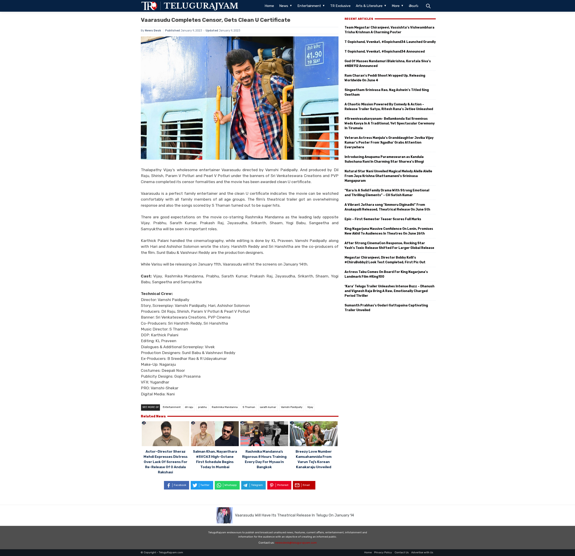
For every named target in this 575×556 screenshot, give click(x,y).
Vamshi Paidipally (291, 407)
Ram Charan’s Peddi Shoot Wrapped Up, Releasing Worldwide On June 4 (385, 78)
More (396, 6)
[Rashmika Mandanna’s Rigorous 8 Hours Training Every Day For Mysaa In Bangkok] (264, 434)
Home (269, 6)
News (283, 6)
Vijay (310, 407)
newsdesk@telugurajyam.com (296, 542)
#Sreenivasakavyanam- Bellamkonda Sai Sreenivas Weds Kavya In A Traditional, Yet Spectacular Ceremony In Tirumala (390, 123)
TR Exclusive (340, 6)
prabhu (202, 407)
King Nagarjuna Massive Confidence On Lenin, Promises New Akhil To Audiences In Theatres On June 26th (389, 231)
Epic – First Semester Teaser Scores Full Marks (383, 219)
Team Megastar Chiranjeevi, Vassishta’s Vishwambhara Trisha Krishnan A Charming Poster (389, 30)
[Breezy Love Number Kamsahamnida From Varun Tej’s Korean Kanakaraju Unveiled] (314, 434)
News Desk (153, 30)
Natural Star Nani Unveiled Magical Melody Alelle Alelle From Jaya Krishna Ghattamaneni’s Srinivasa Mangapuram (388, 176)
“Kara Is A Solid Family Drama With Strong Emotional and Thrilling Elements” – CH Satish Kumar (387, 192)
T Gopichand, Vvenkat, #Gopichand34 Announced (385, 51)
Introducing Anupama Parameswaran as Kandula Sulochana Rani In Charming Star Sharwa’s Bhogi (384, 159)
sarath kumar (268, 407)
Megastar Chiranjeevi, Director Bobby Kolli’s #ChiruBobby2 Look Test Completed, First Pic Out (385, 260)
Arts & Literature (369, 6)
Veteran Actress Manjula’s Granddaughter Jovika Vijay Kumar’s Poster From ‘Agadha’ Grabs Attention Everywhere (389, 142)
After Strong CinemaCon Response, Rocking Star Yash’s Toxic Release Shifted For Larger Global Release (389, 245)
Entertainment (309, 6)
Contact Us (402, 552)
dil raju (189, 407)
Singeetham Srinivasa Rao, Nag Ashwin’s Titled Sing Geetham (387, 92)
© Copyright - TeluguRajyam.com (162, 552)
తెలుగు (413, 6)
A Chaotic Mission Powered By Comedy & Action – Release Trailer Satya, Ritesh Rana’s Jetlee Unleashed (389, 106)
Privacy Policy (383, 552)
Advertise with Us (422, 552)
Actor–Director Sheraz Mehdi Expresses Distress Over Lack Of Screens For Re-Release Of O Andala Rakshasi (166, 462)
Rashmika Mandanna (225, 407)
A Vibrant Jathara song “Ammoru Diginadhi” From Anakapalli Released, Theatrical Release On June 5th (387, 207)
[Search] (428, 6)
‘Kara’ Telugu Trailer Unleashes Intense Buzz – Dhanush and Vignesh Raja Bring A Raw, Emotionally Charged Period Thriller (389, 291)
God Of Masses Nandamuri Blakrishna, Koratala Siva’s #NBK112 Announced (388, 63)
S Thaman (249, 407)
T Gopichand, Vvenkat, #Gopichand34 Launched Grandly (390, 42)
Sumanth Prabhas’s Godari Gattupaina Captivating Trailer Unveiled (386, 307)
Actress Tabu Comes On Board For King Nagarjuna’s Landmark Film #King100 (386, 274)
